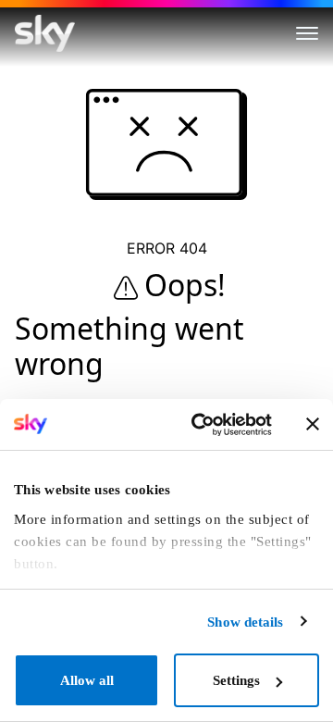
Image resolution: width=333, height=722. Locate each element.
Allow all (87, 680)
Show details (245, 622)
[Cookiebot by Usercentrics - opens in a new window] (200, 425)
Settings (236, 680)
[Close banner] (312, 423)
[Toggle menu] (307, 33)
